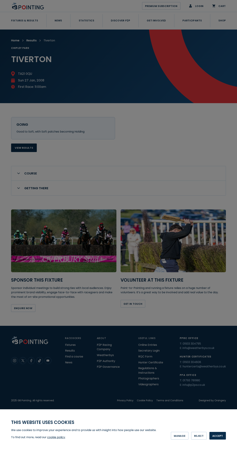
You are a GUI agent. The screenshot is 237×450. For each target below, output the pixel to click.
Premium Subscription (161, 6)
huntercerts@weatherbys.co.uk (204, 366)
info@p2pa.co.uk (194, 385)
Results (31, 40)
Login (199, 6)
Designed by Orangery (212, 400)
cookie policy (56, 437)
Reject (199, 436)
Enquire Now (23, 308)
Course (30, 173)
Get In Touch (133, 304)
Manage (179, 436)
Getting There (36, 188)
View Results (24, 148)
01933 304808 (192, 362)
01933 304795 (192, 344)
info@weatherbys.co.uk (198, 348)
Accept (217, 436)
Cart (222, 6)
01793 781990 (191, 380)
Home (15, 40)
